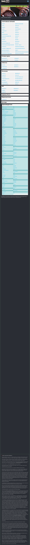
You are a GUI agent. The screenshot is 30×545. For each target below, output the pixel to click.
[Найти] (28, 3)
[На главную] (5, 1)
